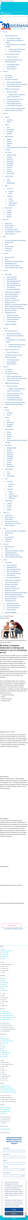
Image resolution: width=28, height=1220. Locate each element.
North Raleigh (11, 183)
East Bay (9, 212)
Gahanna (11, 201)
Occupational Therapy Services (13, 59)
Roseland (9, 171)
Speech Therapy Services (12, 54)
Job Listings (8, 274)
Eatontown (10, 159)
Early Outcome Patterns (13, 101)
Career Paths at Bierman (12, 294)
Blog (6, 259)
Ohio (6, 186)
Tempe (9, 122)
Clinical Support (11, 321)
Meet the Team (9, 242)
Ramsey (9, 169)
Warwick (9, 216)
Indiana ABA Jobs (12, 279)
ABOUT (1, 946)
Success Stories (9, 246)
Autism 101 (5, 219)
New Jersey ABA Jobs (13, 283)
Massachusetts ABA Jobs (14, 281)
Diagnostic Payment (6, 1052)
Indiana (7, 124)
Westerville (12, 205)
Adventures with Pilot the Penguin (14, 261)
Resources (5, 253)
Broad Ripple (10, 129)
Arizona (7, 117)
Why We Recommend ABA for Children (14, 41)
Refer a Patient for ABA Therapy (14, 267)
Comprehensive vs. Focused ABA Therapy (15, 45)
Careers (5, 270)
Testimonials (8, 248)
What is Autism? (9, 225)
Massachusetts (9, 136)
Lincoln (9, 214)
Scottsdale (10, 120)
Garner (9, 181)
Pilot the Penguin (5, 1039)
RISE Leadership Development (13, 306)
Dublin (10, 199)
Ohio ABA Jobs (11, 287)
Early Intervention (11, 66)
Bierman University (10, 298)
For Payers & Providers (11, 79)
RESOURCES (3, 1034)
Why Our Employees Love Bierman (14, 308)
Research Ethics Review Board (13, 110)
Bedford (9, 139)
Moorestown (10, 161)
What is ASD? (9, 227)
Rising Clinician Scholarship (13, 292)
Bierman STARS (9, 257)
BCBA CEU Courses (12, 315)
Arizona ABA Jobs (12, 277)
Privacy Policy (5, 1054)
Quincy (9, 145)
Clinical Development (13, 319)
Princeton (9, 167)
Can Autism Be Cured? (11, 229)
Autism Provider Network (14, 86)
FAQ (2, 1044)
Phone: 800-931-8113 (6, 1107)
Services (5, 31)
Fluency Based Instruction (14, 103)
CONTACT (2, 1104)
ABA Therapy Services (11, 35)
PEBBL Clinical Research (12, 89)
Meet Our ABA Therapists (14, 38)
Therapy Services (5, 1011)
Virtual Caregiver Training (12, 265)
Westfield (9, 133)
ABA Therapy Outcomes (7, 951)
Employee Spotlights (10, 324)
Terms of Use (4, 1056)
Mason (10, 193)
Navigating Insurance (11, 263)
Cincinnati (9, 188)
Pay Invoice (4, 1050)
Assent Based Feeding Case (15, 105)
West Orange (10, 173)
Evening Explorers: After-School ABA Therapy (16, 148)
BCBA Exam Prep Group (13, 317)
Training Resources (10, 312)
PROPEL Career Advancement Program (16, 304)
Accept (14, 1209)
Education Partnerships (11, 296)
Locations (5, 113)
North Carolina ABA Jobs (14, 285)
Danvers (9, 141)
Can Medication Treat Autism (13, 231)
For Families (8, 75)
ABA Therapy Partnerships (14, 82)
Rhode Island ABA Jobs (13, 289)
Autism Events (5, 1042)
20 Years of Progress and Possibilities (15, 240)
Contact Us (8, 250)
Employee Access (4, 1126)
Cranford (9, 157)
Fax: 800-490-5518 (6, 1109)
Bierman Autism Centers (6, 1)
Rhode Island (8, 208)
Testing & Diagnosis (10, 61)
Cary (8, 179)
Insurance (4, 1046)
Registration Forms (6, 1111)
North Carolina (9, 176)
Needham (9, 143)
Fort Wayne (10, 131)
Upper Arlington (13, 203)
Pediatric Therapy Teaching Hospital (15, 108)
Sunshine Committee (11, 310)
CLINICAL (2, 1083)
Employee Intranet (6, 1129)
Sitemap (14, 1218)
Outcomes (5, 71)
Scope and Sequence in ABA (15, 99)
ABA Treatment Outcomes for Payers (17, 84)
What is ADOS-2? (12, 68)
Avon (8, 127)
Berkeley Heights (11, 155)
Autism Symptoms (10, 233)
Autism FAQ (8, 223)
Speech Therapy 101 (12, 57)
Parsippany (10, 163)
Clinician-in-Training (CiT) (12, 300)
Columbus (10, 196)
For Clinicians (9, 77)
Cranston (9, 210)
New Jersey (8, 152)
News (6, 244)
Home (1, 616)
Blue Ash (11, 191)
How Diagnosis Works (13, 64)
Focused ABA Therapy (15, 51)
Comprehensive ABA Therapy (17, 49)
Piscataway (10, 165)
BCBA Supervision (10, 302)
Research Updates (12, 92)
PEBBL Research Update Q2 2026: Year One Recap (16, 95)
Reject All (14, 1213)
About (4, 236)
